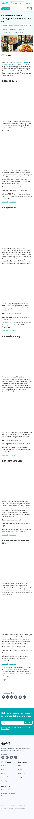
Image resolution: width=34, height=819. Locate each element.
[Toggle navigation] (31, 3)
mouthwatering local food (10, 64)
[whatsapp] (16, 697)
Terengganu (12, 29)
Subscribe (28, 723)
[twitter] (8, 697)
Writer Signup (5, 781)
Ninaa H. (8, 55)
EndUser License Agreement (8, 805)
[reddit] (20, 697)
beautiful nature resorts (21, 62)
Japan (19, 765)
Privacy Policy (22, 805)
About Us (4, 769)
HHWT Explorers (6, 777)
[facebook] (4, 697)
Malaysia (16, 25)
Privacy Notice (5, 729)
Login (28, 3)
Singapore (21, 777)
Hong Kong (21, 773)
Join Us (3, 773)
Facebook (5, 202)
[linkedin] (12, 697)
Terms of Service (22, 727)
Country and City (26, 25)
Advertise (4, 765)
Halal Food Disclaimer (7, 790)
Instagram (13, 202)
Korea (20, 769)
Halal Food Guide (7, 25)
